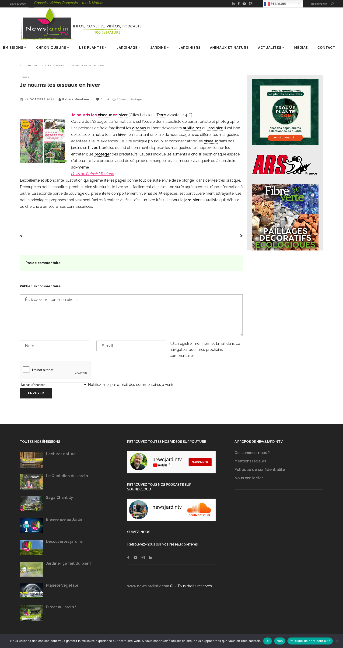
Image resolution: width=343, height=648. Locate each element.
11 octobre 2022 (40, 99)
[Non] (337, 641)
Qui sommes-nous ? (252, 453)
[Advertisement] (278, 542)
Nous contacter (248, 478)
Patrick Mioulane (75, 99)
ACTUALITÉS (42, 65)
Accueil (26, 65)
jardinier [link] (215, 128)
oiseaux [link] (105, 115)
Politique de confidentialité (259, 469)
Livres (59, 65)
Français (278, 3)
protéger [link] (102, 154)
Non (279, 641)
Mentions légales (250, 461)
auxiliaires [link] (192, 128)
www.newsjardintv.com (148, 586)
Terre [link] (161, 115)
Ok (268, 641)
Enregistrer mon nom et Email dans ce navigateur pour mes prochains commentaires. (205, 349)
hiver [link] (123, 115)
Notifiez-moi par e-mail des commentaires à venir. (130, 384)
